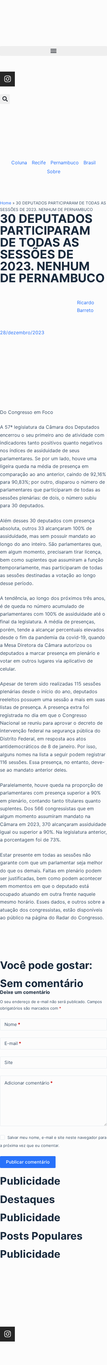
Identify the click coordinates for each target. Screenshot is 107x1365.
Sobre (53, 171)
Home (5, 203)
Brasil (90, 162)
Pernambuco (65, 162)
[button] (53, 51)
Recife (39, 162)
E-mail (12, 1043)
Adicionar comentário (28, 1083)
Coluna (19, 162)
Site (8, 1062)
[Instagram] (7, 79)
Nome (12, 1024)
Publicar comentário (28, 1162)
